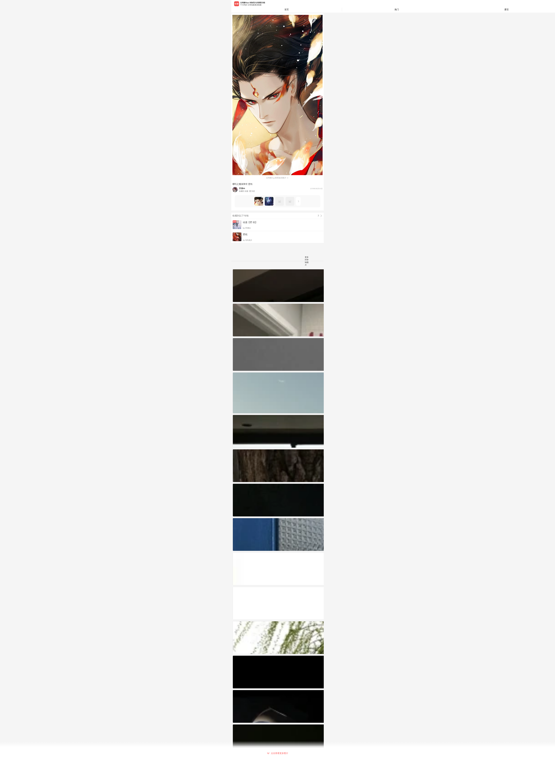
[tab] (397, 9)
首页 (286, 9)
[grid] (278, 513)
